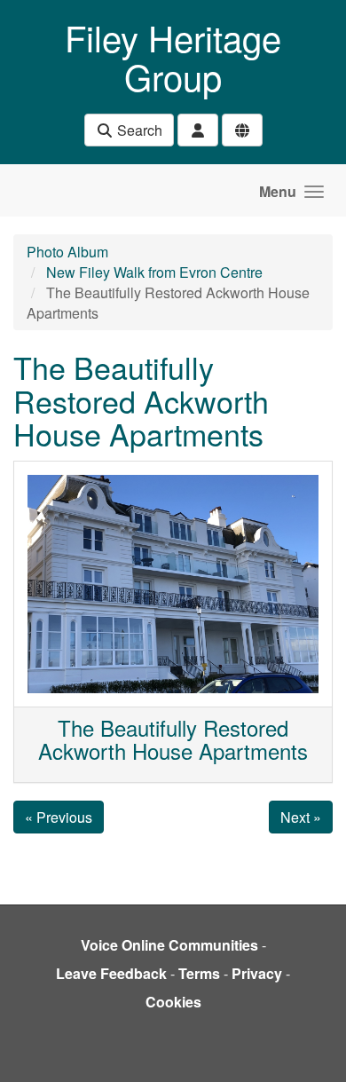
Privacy (257, 973)
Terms (199, 973)
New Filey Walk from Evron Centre (154, 272)
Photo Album (67, 251)
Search (138, 130)
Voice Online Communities (169, 945)
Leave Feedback (111, 973)
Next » (300, 817)
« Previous (58, 817)
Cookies (173, 1001)
